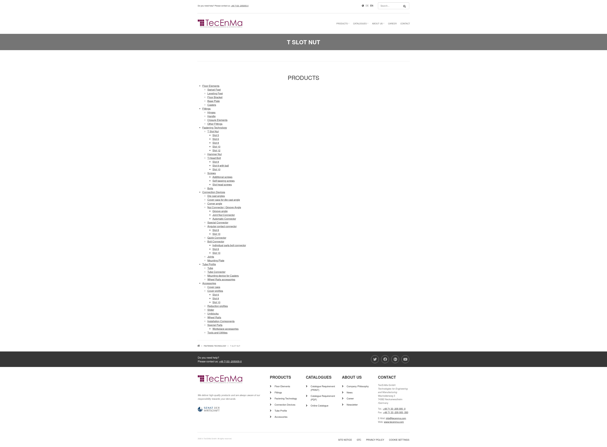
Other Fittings (214, 124)
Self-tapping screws (223, 181)
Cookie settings (399, 439)
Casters (211, 105)
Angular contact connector (222, 226)
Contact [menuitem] (405, 23)
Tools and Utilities (217, 332)
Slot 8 (215, 143)
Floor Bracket (214, 97)
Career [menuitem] (392, 23)
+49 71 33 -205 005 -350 (395, 412)
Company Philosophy (358, 386)
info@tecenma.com (396, 418)
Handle (211, 116)
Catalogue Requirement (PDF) (323, 397)
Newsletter (352, 404)
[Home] (220, 23)
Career (350, 398)
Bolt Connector (215, 241)
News (350, 392)
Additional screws (222, 177)
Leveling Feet (215, 93)
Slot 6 (215, 139)
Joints (210, 256)
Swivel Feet (214, 89)
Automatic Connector (224, 218)
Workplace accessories (225, 329)
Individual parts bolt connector (229, 245)
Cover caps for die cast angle (223, 200)
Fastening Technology (214, 127)
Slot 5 (215, 135)
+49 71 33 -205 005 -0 (394, 408)
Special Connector (217, 222)
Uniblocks (213, 313)
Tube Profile (209, 264)
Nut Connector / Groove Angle (224, 207)
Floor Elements (210, 86)
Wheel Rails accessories (221, 279)
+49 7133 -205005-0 (239, 5)
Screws (211, 173)
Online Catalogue (319, 405)
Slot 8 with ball (220, 165)
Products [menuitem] (343, 24)
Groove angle (220, 211)
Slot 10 (216, 146)
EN (371, 5)
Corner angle (214, 203)
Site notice (345, 439)
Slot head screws (222, 184)
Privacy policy (375, 439)
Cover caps (213, 287)
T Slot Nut (213, 131)
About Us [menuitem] (378, 24)
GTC (359, 439)
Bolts (210, 188)
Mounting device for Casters (223, 275)
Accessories (209, 283)
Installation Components (221, 321)
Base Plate (213, 101)
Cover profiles (215, 291)
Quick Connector (216, 237)
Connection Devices (213, 192)
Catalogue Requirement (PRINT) (323, 388)
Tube (210, 268)
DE (367, 5)
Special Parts (214, 325)
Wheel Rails (214, 317)
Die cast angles (216, 196)
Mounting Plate (215, 260)
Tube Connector (216, 272)
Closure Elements (217, 120)
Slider (210, 310)
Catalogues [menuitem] (361, 24)
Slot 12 (216, 150)
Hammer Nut (214, 154)
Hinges (211, 112)
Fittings (206, 108)
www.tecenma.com (394, 421)
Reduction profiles (217, 306)
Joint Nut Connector (223, 215)
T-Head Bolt (214, 158)
